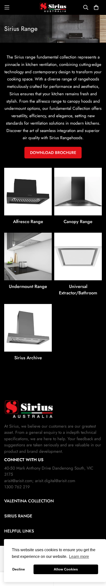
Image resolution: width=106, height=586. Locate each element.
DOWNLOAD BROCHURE (53, 152)
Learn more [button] (79, 556)
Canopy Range (78, 221)
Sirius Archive (28, 358)
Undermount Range (28, 286)
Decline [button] (18, 569)
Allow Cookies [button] (66, 569)
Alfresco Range (28, 221)
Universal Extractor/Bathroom (78, 289)
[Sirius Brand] (53, 7)
